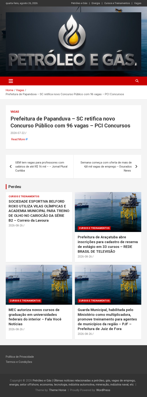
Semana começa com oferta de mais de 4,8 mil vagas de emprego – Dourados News (106, 166)
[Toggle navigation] (11, 81)
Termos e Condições (19, 362)
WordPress (103, 390)
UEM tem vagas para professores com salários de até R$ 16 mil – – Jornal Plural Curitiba (41, 166)
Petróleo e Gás (79, 3)
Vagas (137, 3)
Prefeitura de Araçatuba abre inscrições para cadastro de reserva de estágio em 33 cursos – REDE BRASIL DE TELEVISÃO (108, 244)
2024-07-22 (18, 133)
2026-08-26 (16, 225)
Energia (96, 3)
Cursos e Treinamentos (117, 3)
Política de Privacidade (20, 356)
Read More (18, 139)
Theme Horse (57, 390)
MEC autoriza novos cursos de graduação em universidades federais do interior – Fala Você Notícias (35, 317)
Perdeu (14, 186)
